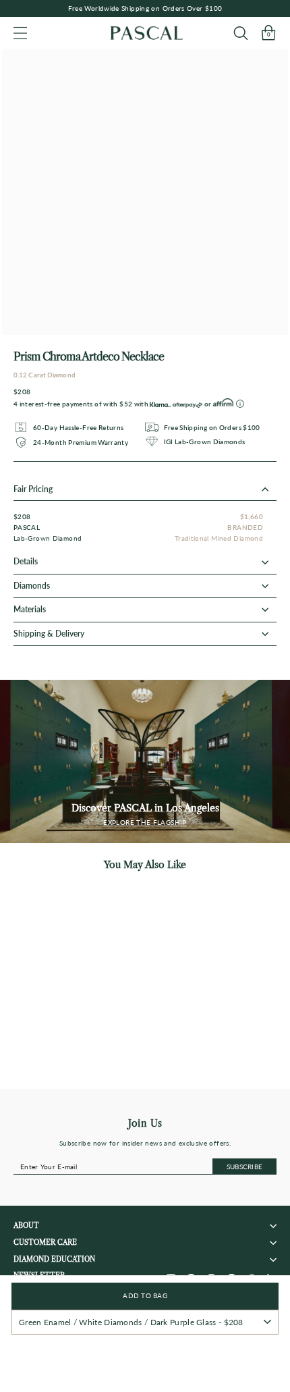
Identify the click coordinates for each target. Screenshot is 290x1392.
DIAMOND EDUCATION (54, 1259)
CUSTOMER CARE (45, 1242)
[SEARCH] (240, 33)
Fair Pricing (33, 489)
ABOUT (26, 1225)
